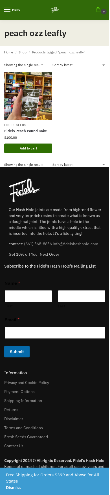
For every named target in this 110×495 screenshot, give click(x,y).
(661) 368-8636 (38, 243)
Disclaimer (13, 418)
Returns (11, 409)
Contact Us (13, 445)
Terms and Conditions (23, 427)
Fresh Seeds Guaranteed (26, 436)
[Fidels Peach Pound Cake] (28, 96)
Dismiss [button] (13, 487)
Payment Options (19, 391)
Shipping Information (23, 400)
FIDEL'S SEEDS (15, 125)
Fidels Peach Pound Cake (25, 131)
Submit (17, 351)
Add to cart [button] (28, 148)
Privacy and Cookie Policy (26, 382)
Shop (23, 52)
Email (12, 319)
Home (8, 52)
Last (61, 306)
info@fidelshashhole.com (75, 243)
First (9, 306)
